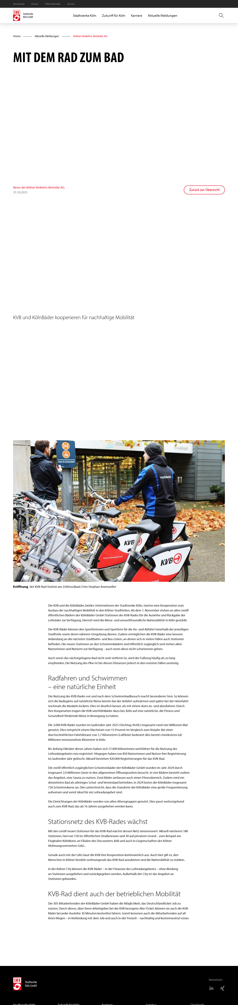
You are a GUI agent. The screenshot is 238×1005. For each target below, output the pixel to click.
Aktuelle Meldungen (162, 15)
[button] (84, 15)
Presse (34, 3)
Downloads (18, 3)
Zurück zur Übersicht (204, 190)
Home (17, 36)
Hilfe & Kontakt (52, 3)
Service (71, 3)
